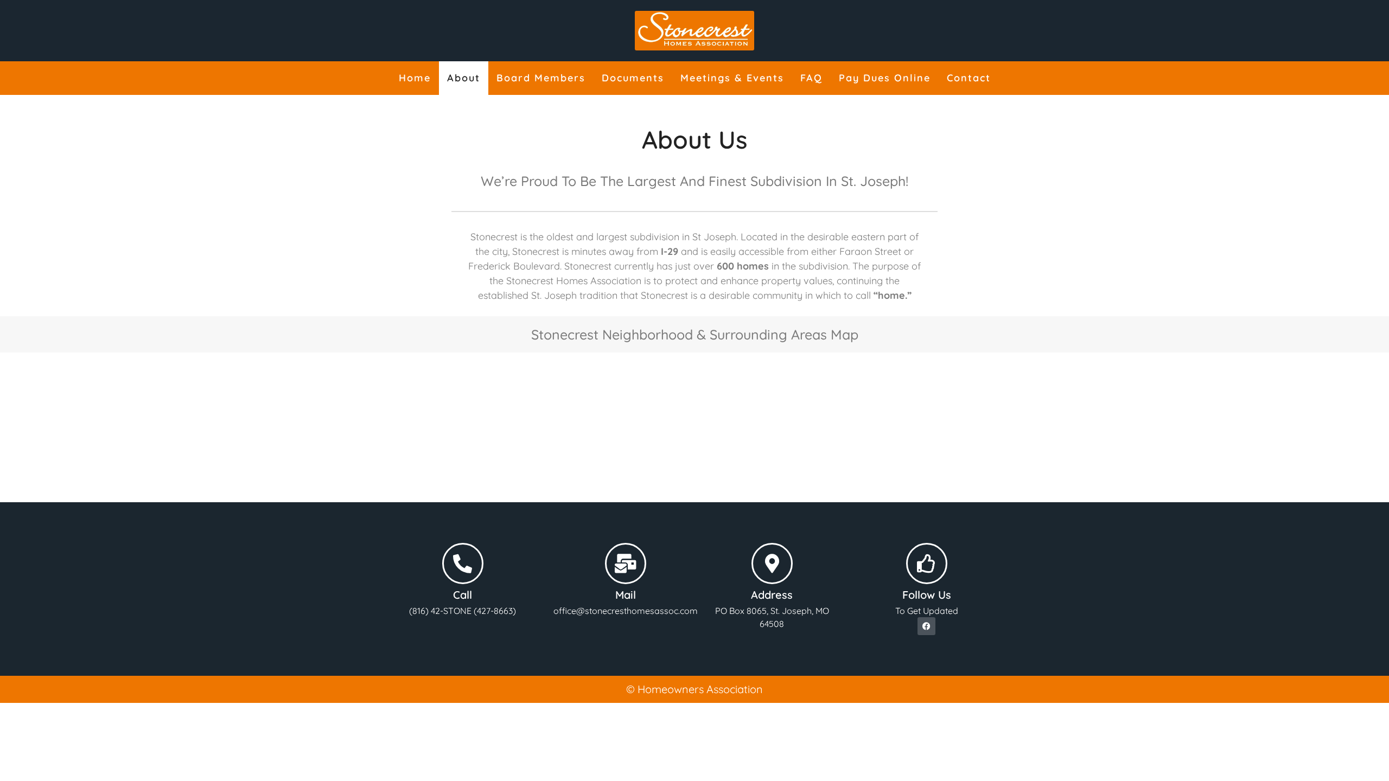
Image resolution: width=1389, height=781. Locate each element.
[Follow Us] (926, 563)
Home (415, 78)
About (463, 78)
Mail (625, 594)
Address (772, 594)
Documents (633, 78)
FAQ (811, 78)
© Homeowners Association (694, 689)
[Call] (462, 563)
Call (462, 594)
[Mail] (625, 563)
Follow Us (926, 594)
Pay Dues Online (885, 78)
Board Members (540, 78)
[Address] (772, 563)
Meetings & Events (732, 78)
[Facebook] (926, 626)
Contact (969, 78)
